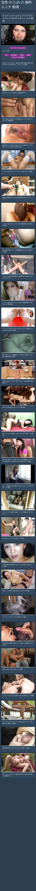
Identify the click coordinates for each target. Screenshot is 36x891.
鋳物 (28, 55)
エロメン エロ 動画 (18, 57)
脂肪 (22, 55)
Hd (6, 55)
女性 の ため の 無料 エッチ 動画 (16, 4)
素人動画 (14, 55)
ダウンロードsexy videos (18, 48)
